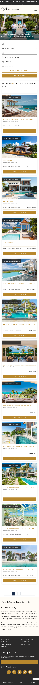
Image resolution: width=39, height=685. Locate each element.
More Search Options (18, 70)
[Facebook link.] (9, 672)
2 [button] (16, 594)
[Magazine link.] (30, 672)
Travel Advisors (6, 644)
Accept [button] (22, 682)
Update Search (19, 75)
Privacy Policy (24, 641)
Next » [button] (32, 594)
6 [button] (27, 594)
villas (27, 656)
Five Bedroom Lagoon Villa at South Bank (20, 447)
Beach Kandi (8, 201)
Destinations (5, 639)
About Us (4, 641)
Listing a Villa (25, 644)
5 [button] (24, 594)
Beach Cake (7, 160)
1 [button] (13, 594)
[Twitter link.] (20, 672)
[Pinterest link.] (25, 672)
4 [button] (21, 594)
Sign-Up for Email (19, 662)
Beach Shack (8, 242)
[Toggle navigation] (35, 10)
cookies (10, 682)
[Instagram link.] (14, 672)
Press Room (5, 646)
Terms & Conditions (26, 639)
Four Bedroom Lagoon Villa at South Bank (20, 569)
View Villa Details (19, 131)
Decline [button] (33, 682)
